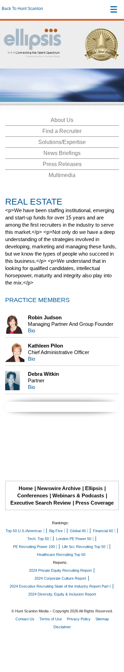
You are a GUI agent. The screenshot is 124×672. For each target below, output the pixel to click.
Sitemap (102, 619)
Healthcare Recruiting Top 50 (61, 554)
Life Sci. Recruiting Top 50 (83, 547)
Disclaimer (62, 627)
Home (26, 488)
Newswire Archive (59, 488)
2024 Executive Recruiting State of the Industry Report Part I (60, 586)
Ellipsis (94, 488)
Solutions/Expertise (62, 142)
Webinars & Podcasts (78, 495)
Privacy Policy (79, 619)
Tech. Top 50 (38, 539)
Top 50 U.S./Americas (24, 531)
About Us (62, 120)
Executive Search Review (40, 503)
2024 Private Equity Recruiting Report (60, 570)
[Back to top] (112, 641)
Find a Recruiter (62, 131)
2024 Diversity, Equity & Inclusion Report (62, 594)
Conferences (32, 495)
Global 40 (78, 531)
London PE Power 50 (73, 539)
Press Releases (62, 164)
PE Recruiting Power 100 (34, 547)
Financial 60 (103, 531)
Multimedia (62, 175)
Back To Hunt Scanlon (22, 8)
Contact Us (25, 619)
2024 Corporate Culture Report (60, 578)
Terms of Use (50, 619)
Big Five (56, 531)
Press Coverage (94, 503)
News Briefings (62, 153)
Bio (31, 330)
